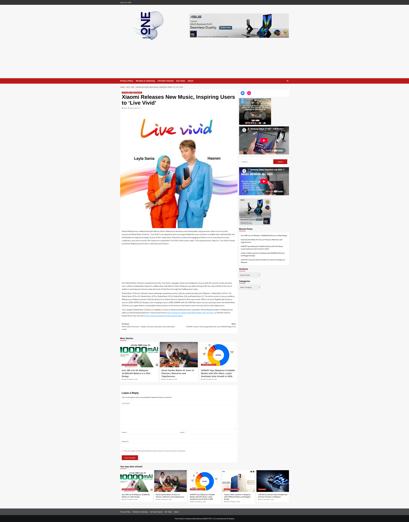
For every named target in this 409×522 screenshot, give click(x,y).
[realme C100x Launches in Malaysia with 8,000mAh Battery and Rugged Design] (238, 481)
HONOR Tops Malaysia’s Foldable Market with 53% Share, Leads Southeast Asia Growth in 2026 (218, 373)
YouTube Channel (165, 81)
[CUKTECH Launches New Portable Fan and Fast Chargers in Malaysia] (272, 481)
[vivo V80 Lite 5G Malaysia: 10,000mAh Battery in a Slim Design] (139, 354)
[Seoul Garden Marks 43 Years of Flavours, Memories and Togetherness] (179, 354)
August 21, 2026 (173, 379)
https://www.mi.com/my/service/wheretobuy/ (163, 316)
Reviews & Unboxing (145, 81)
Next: (211, 325)
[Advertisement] (204, 62)
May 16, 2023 (133, 108)
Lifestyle (124, 92)
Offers (175, 364)
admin (125, 108)
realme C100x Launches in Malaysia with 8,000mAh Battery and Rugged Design (263, 254)
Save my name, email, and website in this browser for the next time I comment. (155, 451)
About (190, 81)
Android (124, 364)
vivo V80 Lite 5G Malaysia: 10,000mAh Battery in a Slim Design (136, 373)
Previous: (148, 326)
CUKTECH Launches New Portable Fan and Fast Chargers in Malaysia (263, 261)
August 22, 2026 (133, 379)
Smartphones (137, 92)
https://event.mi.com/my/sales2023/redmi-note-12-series (190, 312)
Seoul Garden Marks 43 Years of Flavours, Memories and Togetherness (177, 373)
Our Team (180, 81)
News (130, 92)
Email (182, 432)
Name (124, 432)
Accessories (262, 489)
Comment (126, 403)
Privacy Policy (126, 81)
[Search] (287, 81)
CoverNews (219, 519)
